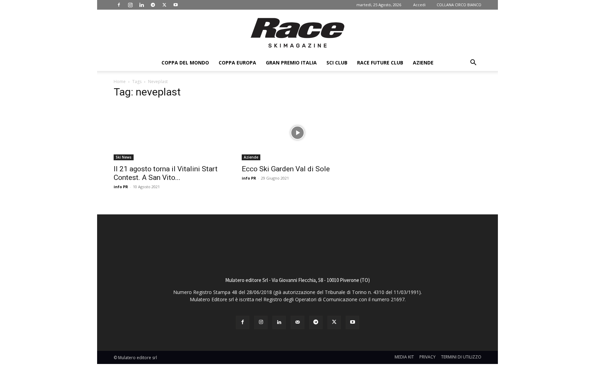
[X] (164, 5)
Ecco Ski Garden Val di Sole (286, 169)
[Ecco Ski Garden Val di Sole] (297, 132)
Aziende (423, 62)
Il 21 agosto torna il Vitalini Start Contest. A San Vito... (166, 173)
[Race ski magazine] (297, 32)
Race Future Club (380, 62)
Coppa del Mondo (185, 62)
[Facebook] (119, 5)
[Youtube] (175, 5)
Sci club (336, 62)
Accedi (419, 4)
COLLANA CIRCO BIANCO (459, 4)
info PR (121, 186)
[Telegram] (153, 5)
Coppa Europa (237, 62)
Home (120, 81)
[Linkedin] (141, 5)
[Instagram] (130, 5)
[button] (473, 63)
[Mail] (297, 322)
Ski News (124, 157)
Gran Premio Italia (291, 62)
